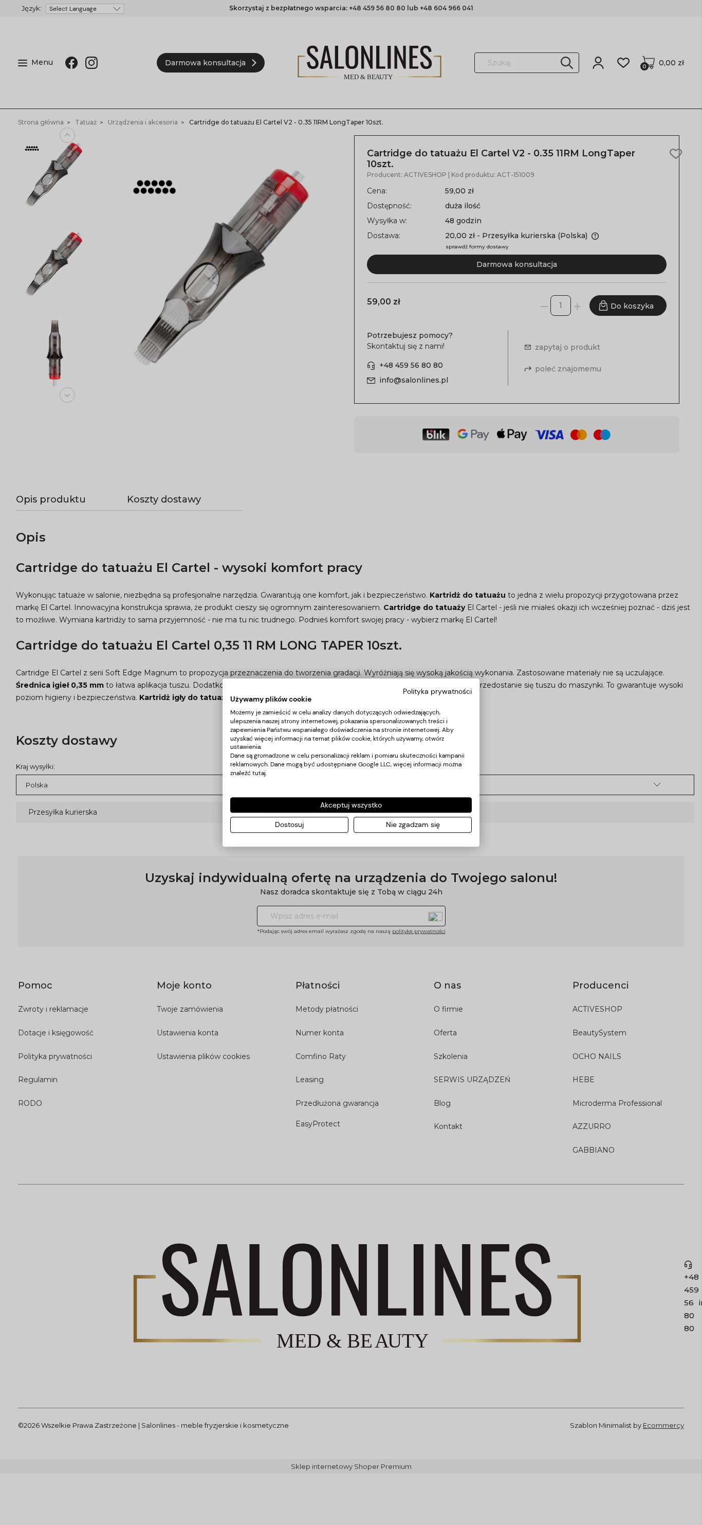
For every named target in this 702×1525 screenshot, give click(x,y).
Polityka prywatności (437, 691)
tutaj (259, 773)
